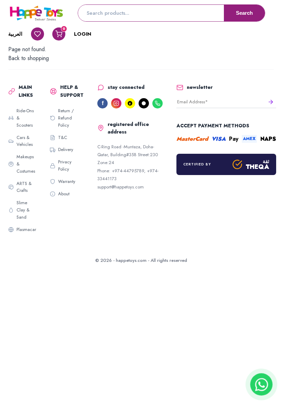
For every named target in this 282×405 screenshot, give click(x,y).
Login (82, 34)
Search (244, 13)
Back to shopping (28, 58)
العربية (15, 34)
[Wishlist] (37, 33)
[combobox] (151, 13)
